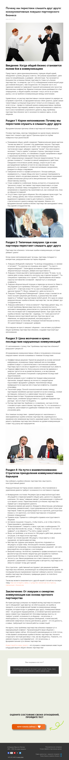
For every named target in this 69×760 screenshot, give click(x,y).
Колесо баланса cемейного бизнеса (49, 756)
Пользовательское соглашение (53, 747)
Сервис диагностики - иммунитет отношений (47, 754)
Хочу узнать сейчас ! (26, 727)
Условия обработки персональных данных (51, 749)
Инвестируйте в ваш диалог (17, 645)
